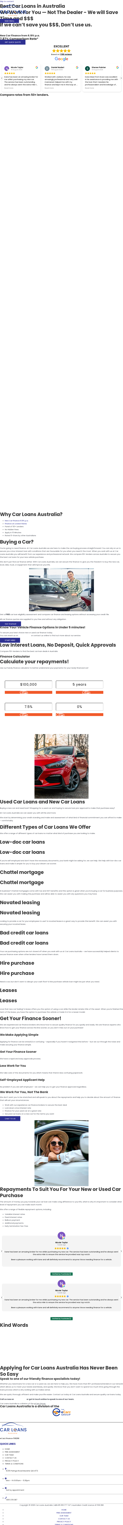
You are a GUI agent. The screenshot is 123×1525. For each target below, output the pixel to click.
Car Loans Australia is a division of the (17, 1403)
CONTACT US (10, 1458)
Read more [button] (8, 88)
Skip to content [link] (7, 1)
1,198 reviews (66, 54)
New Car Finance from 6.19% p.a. (20, 35)
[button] (121, 78)
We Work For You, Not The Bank (24, 1092)
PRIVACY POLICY (12, 1461)
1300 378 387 (25, 635)
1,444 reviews (81, 1270)
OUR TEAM (9, 1455)
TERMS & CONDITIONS (14, 1463)
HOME (7, 1449)
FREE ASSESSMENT (12, 1452)
